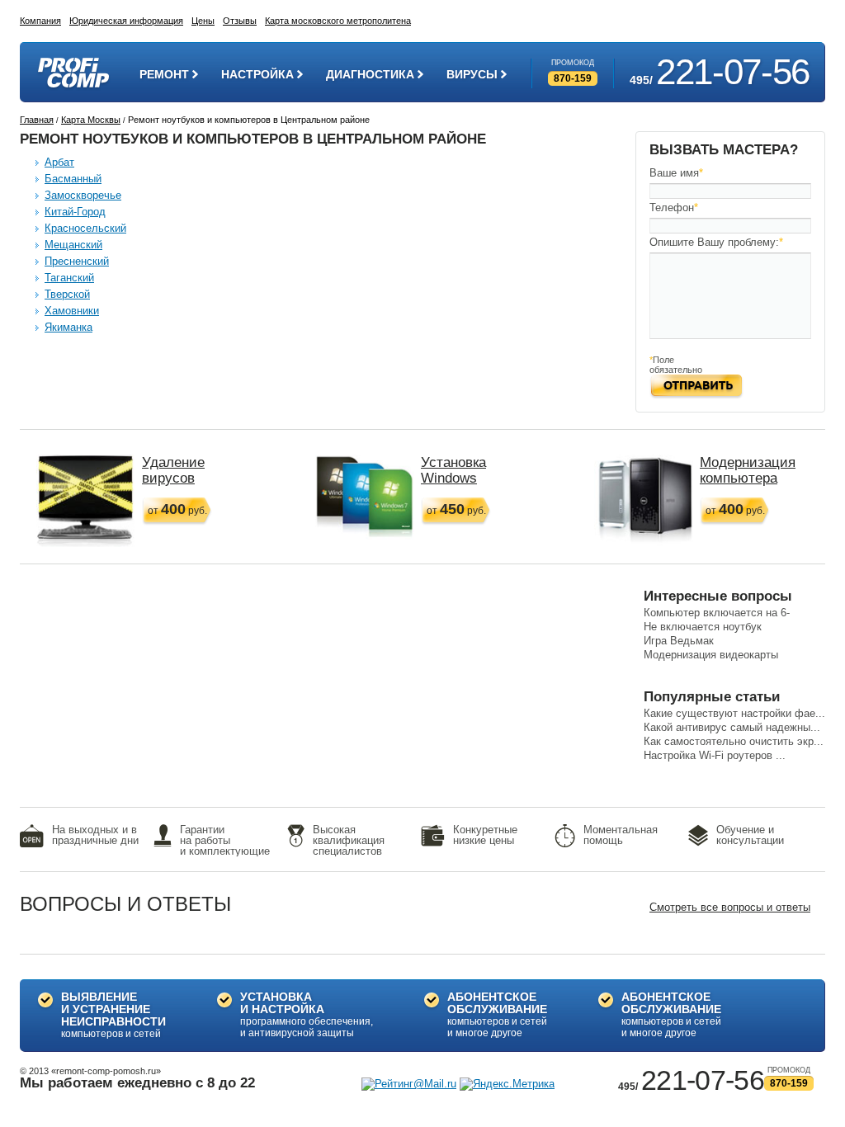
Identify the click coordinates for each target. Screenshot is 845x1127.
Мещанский (73, 244)
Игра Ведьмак (679, 640)
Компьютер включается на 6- (717, 612)
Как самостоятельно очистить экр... (734, 741)
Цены (203, 21)
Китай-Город (75, 211)
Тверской (67, 294)
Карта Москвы (90, 120)
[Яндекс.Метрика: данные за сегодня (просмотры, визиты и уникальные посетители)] (507, 1084)
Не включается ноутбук (703, 626)
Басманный (73, 178)
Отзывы (240, 21)
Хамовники (72, 310)
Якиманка (68, 327)
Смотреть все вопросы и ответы (729, 907)
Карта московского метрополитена (338, 21)
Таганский (69, 277)
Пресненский (77, 261)
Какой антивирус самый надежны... (732, 727)
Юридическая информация (126, 21)
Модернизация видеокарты (711, 654)
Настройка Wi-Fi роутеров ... (715, 755)
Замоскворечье (83, 195)
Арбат (59, 162)
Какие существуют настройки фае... (734, 713)
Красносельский (85, 228)
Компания (40, 21)
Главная (37, 120)
